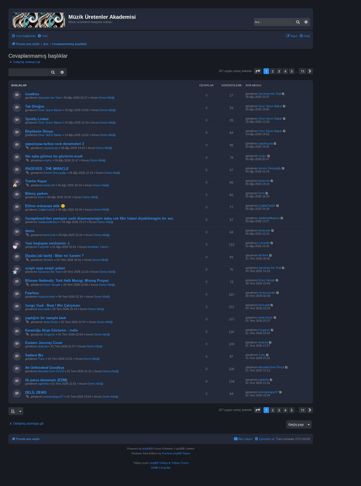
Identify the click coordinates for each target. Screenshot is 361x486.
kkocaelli (43, 309)
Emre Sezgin (52, 284)
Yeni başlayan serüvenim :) (47, 243)
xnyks (48, 160)
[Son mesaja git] (283, 93)
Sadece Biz (34, 355)
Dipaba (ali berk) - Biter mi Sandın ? (54, 256)
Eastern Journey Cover (43, 343)
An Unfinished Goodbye (44, 368)
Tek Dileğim (34, 106)
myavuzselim (46, 296)
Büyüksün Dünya (39, 131)
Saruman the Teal (49, 97)
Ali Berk (48, 259)
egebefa (43, 383)
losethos (32, 94)
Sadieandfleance (48, 222)
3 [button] (279, 71)
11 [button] (302, 71)
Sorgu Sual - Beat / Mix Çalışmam (52, 305)
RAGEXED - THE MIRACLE (47, 169)
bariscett (49, 185)
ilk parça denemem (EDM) (46, 380)
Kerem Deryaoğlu (55, 172)
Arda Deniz (51, 322)
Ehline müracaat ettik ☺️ (45, 206)
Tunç (41, 358)
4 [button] (285, 71)
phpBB (146, 448)
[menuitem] (42, 36)
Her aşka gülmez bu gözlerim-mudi (54, 156)
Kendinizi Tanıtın (97, 246)
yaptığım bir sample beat (45, 318)
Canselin (43, 246)
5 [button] (292, 71)
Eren (41, 197)
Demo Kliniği (106, 97)
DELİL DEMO (36, 392)
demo (29, 231)
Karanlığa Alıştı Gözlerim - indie (51, 330)
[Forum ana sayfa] (39, 19)
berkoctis (49, 235)
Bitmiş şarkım (36, 194)
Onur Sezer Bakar (50, 110)
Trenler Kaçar (36, 181)
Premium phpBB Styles (176, 453)
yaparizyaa (51, 147)
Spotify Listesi (37, 119)
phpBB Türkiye (159, 462)
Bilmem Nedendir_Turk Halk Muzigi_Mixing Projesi (67, 281)
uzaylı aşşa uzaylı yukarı (45, 268)
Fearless (32, 293)
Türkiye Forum (179, 462)
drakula (43, 346)
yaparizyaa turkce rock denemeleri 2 (54, 144)
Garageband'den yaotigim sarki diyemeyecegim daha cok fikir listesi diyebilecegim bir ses (99, 218)
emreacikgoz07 (53, 396)
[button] (257, 71)
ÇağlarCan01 (46, 209)
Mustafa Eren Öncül (51, 371)
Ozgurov (49, 334)
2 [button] (273, 71)
